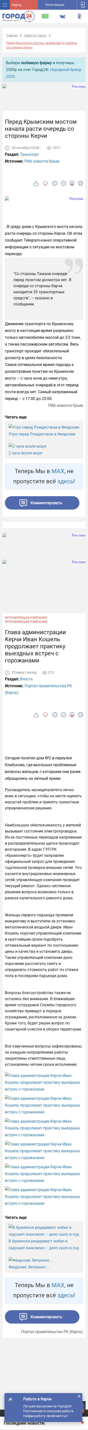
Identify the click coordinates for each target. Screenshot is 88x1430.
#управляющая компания (26, 617)
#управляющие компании (26, 622)
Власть (26, 679)
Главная (12, 35)
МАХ (58, 471)
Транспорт (29, 154)
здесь (65, 481)
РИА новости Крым (41, 161)
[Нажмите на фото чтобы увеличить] (44, 1082)
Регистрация (54, 5)
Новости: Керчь (35, 35)
